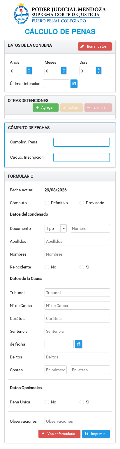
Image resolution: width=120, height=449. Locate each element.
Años (14, 62)
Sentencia (19, 331)
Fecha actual (21, 190)
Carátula (18, 318)
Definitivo (59, 202)
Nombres (18, 254)
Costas (16, 369)
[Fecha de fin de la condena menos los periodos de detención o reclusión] (81, 142)
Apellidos (18, 241)
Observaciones (23, 421)
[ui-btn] (73, 83)
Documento (20, 228)
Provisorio (95, 202)
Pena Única (20, 402)
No (53, 267)
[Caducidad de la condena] (81, 157)
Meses (50, 62)
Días (83, 62)
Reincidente (20, 267)
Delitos (16, 357)
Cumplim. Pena (24, 142)
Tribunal (17, 292)
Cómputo (18, 202)
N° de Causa (21, 305)
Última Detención (25, 83)
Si (87, 267)
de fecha (17, 344)
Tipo (50, 228)
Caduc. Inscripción (27, 157)
